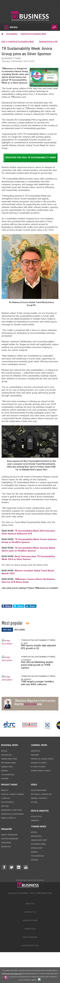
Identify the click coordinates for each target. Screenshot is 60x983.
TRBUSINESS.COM (44, 893)
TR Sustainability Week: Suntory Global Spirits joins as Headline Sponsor (28, 549)
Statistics (36, 816)
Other (34, 802)
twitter (11, 867)
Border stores (38, 763)
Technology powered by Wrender (30, 880)
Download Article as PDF (48, 41)
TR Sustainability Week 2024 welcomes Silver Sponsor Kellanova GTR (28, 532)
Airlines (35, 755)
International (8, 763)
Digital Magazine (9, 838)
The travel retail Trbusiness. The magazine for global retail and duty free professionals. (30, 885)
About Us (30, 903)
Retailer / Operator (41, 794)
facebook (4, 867)
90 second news (39, 790)
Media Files (30, 929)
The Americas (7, 774)
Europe (4, 778)
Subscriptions (30, 920)
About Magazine (9, 834)
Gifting (5, 806)
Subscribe (6, 842)
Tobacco (5, 798)
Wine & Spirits (8, 818)
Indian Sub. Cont (9, 759)
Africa (4, 751)
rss (27, 623)
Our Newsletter (30, 945)
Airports (35, 751)
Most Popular (30, 937)
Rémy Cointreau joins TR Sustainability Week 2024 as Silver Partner (28, 558)
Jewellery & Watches (11, 810)
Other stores (38, 766)
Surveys (35, 820)
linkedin (18, 867)
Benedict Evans (12, 58)
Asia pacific (6, 755)
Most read (7, 629)
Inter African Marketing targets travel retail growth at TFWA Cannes (37, 665)
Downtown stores (40, 770)
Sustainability (12, 33)
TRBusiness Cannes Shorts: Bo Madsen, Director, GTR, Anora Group (28, 580)
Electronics (7, 802)
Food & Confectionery (12, 794)
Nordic (4, 770)
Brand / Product (39, 798)
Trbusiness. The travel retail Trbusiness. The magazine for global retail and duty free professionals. (30, 16)
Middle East (7, 766)
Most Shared (20, 629)
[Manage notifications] (5, 977)
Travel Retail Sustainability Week (33, 33)
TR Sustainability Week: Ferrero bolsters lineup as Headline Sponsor (29, 541)
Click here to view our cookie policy (12, 973)
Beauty (4, 790)
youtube (25, 867)
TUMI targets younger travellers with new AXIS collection (37, 683)
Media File (6, 846)
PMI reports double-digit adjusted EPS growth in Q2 (38, 647)
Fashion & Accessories (12, 814)
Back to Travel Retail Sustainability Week (18, 41)
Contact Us (30, 912)
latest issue (30, 704)
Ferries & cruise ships (42, 759)
